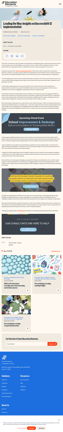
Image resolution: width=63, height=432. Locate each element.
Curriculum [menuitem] (4, 390)
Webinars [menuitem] (23, 390)
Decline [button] (41, 428)
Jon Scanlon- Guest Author (14, 46)
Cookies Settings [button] (21, 428)
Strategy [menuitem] (4, 386)
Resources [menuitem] (25, 376)
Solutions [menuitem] (6, 376)
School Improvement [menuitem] (7, 393)
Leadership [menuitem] (4, 383)
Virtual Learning (9, 277)
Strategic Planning (9, 35)
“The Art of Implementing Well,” (23, 71)
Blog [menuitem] (22, 383)
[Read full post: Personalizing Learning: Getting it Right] (46, 264)
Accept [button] (31, 428)
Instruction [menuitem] (4, 379)
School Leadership (38, 35)
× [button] (59, 420)
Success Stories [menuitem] (25, 379)
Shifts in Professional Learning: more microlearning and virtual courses (14, 286)
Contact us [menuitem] (4, 412)
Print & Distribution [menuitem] (6, 396)
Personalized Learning (42, 277)
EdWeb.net (21, 210)
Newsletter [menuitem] (23, 386)
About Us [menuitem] (5, 405)
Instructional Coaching (48, 279)
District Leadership (24, 35)
